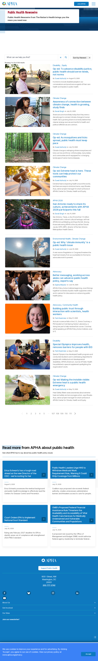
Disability (57, 65)
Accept (88, 654)
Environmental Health (62, 239)
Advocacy (57, 271)
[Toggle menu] (94, 4)
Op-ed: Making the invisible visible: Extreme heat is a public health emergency (71, 382)
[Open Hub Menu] (95, 637)
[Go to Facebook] (4, 593)
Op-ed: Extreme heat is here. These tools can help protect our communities (72, 173)
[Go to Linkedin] (77, 593)
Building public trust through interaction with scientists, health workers (71, 311)
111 (70, 413)
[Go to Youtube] (4, 598)
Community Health (70, 305)
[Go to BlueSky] (29, 593)
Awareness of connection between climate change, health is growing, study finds (72, 104)
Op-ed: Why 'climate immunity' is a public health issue (71, 244)
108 (57, 413)
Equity (64, 65)
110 (66, 413)
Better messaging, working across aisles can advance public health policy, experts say (71, 278)
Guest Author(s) (60, 78)
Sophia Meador (60, 285)
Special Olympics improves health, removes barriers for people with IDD (73, 346)
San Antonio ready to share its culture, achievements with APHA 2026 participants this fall (71, 207)
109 (61, 413)
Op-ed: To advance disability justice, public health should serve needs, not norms (72, 71)
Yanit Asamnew (60, 318)
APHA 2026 (58, 200)
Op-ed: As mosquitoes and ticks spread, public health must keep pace (70, 140)
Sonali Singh (59, 111)
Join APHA (81, 4)
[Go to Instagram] (53, 593)
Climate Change (59, 98)
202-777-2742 (49, 585)
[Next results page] (75, 413)
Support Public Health (49, 568)
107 (53, 413)
